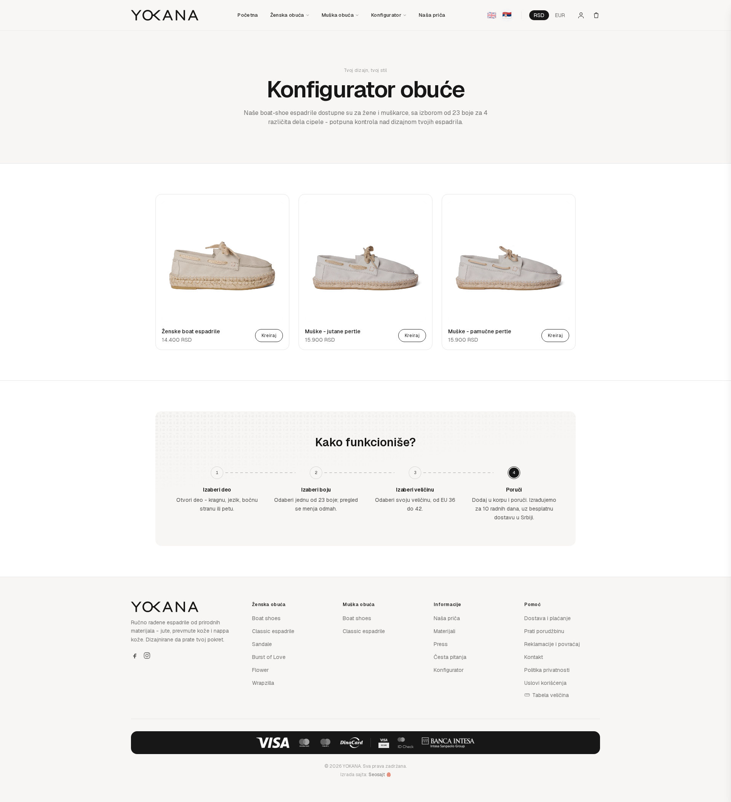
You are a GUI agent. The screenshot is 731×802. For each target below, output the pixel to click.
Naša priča (432, 15)
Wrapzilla (263, 682)
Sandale (262, 644)
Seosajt (377, 775)
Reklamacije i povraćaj (552, 644)
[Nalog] (581, 15)
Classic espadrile (273, 631)
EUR (560, 15)
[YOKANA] (164, 15)
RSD (539, 15)
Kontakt (533, 657)
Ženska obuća (287, 15)
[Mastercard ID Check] (405, 742)
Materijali (444, 631)
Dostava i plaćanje (547, 618)
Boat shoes (266, 618)
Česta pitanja (450, 657)
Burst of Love (269, 657)
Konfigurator (386, 15)
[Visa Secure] (383, 742)
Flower (260, 670)
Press (441, 644)
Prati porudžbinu (544, 631)
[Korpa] (596, 15)
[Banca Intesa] (448, 742)
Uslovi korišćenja (545, 682)
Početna (248, 15)
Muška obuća (338, 15)
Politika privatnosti (547, 670)
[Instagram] (147, 655)
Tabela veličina (550, 695)
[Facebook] (135, 655)
